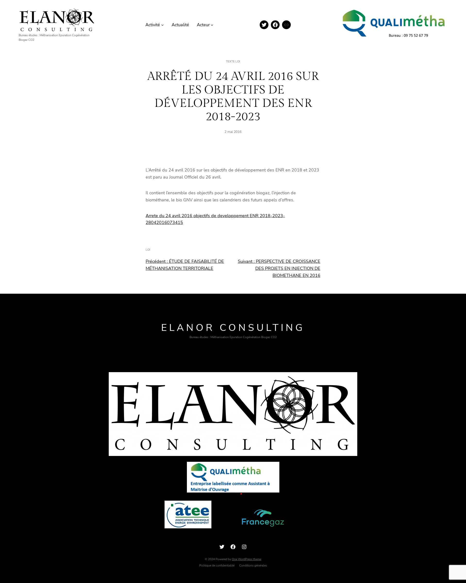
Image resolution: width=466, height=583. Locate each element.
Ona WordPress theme (246, 559)
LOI (148, 250)
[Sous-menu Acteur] (212, 25)
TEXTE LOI (233, 61)
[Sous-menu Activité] (162, 25)
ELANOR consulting (233, 327)
